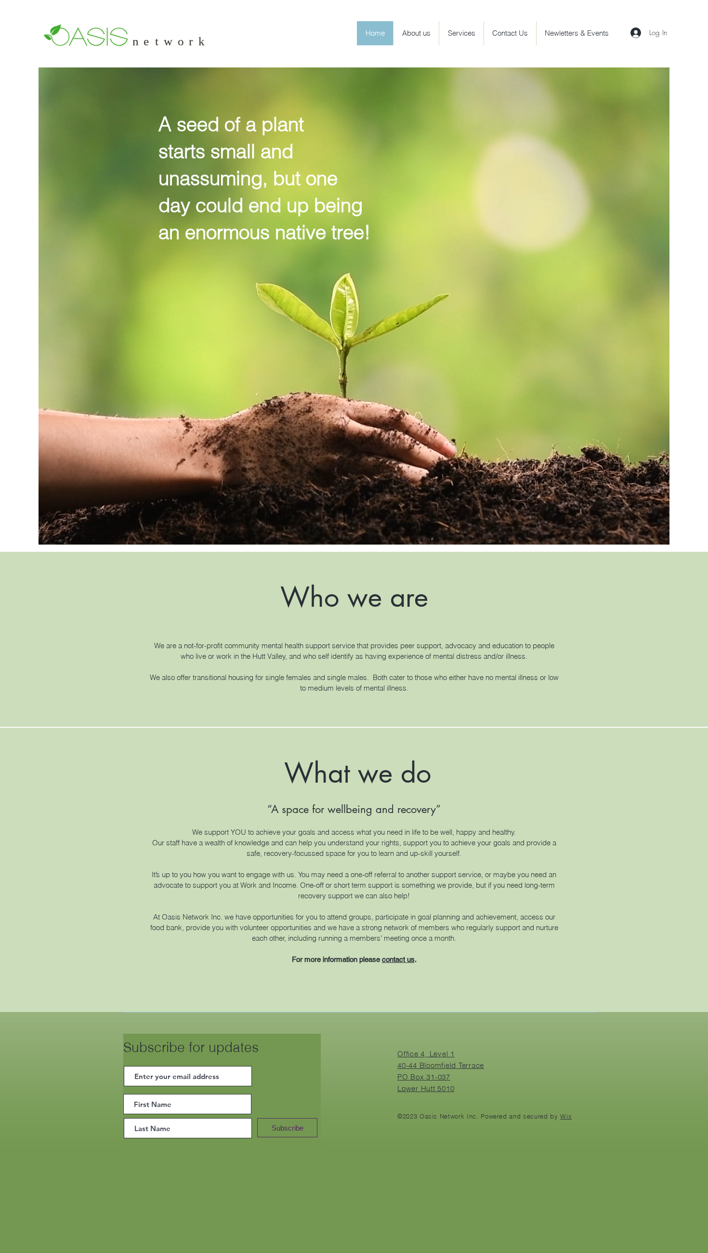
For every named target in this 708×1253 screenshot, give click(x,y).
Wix (566, 1116)
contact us (398, 959)
